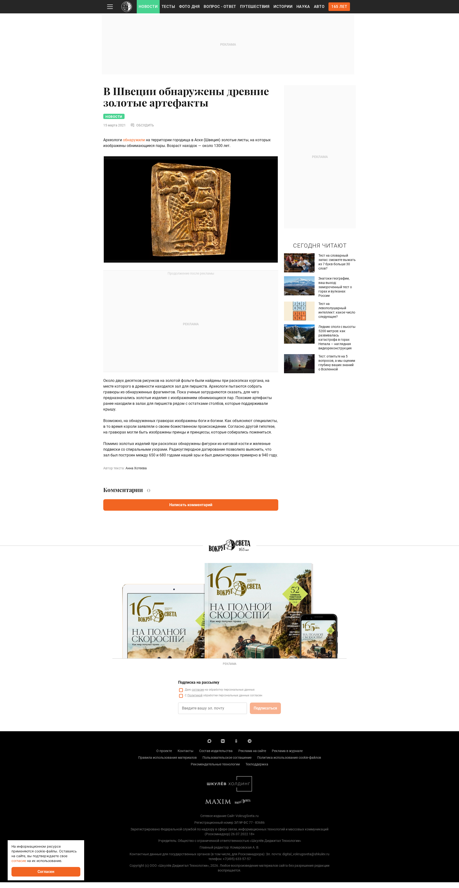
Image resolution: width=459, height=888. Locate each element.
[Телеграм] (249, 741)
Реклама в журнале (287, 751)
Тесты (168, 6)
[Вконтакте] (223, 741)
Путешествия (255, 6)
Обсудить (145, 125)
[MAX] (209, 741)
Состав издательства (216, 751)
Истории (283, 6)
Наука (303, 6)
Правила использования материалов (167, 757)
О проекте (164, 751)
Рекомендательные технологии (215, 764)
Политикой (194, 695)
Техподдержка (257, 764)
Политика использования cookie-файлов (289, 757)
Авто (319, 6)
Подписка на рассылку (198, 682)
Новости (148, 6)
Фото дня (189, 6)
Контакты (185, 751)
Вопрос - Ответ (220, 6)
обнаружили (134, 140)
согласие (198, 689)
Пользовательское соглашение (226, 757)
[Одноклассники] (236, 741)
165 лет (339, 6)
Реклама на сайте (252, 751)
